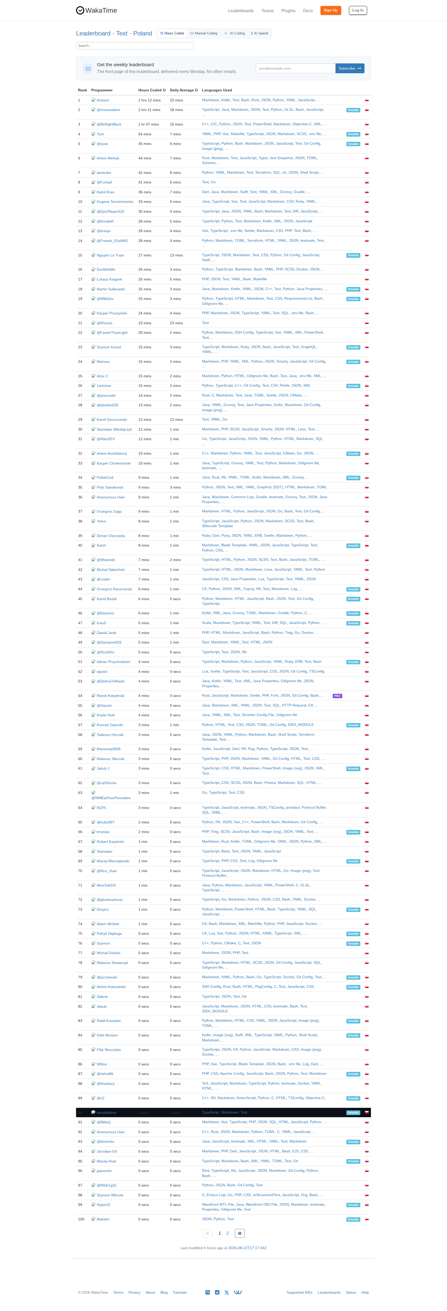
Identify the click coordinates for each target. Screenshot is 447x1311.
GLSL (289, 110)
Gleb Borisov (107, 1035)
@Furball (104, 182)
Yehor (101, 521)
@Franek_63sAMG (112, 241)
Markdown (210, 100)
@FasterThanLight (112, 332)
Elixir (206, 1171)
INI (223, 477)
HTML (270, 240)
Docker (302, 269)
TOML (312, 158)
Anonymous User (111, 497)
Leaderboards (241, 11)
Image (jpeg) (212, 149)
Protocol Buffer (314, 807)
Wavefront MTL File (218, 1204)
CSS (279, 231)
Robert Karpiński (110, 841)
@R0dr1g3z (106, 1185)
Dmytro (103, 909)
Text (122, 33)
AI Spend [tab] (261, 33)
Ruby (300, 201)
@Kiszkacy (106, 1083)
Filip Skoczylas (109, 1050)
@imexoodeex (108, 110)
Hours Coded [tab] (174, 33)
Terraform (263, 172)
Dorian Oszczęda (111, 536)
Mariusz (103, 361)
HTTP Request (294, 705)
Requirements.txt (298, 298)
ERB (258, 535)
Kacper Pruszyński (112, 313)
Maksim (103, 1219)
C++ (205, 124)
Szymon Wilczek (110, 1195)
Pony (225, 535)
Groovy (286, 192)
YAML (291, 100)
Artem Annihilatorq (112, 453)
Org (304, 1195)
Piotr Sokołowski (110, 487)
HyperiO (103, 1205)
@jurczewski (107, 977)
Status (351, 1292)
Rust (255, 100)
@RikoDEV (106, 439)
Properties (210, 686)
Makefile (237, 134)
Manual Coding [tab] (206, 33)
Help (365, 1292)
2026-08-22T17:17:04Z (247, 1248)
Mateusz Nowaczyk (112, 963)
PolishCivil (105, 477)
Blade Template (234, 545)
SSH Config (244, 332)
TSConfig (316, 671)
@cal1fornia (106, 783)
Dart (205, 192)
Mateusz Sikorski (110, 759)
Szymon (103, 943)
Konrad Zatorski (110, 725)
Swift (244, 192)
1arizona (104, 386)
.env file (314, 134)
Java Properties (309, 289)
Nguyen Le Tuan (110, 255)
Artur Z (102, 376)
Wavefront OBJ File (261, 1204)
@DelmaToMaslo (111, 681)
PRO (337, 695)
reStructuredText (266, 1195)
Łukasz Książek (109, 279)
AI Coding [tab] (237, 33)
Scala (206, 623)
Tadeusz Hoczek (110, 735)
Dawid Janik (106, 633)
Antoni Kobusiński (111, 987)
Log (294, 589)
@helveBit (105, 1074)
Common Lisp (242, 497)
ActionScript (246, 1098)
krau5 (101, 623)
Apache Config (232, 1074)
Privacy (134, 1292)
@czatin (103, 579)
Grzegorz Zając (109, 511)
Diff (295, 211)
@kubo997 (106, 822)
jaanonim (104, 1171)
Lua (261, 579)
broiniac (103, 832)
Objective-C (302, 124)
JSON (266, 100)
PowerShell (262, 124)
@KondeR (105, 221)
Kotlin (225, 100)
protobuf (293, 807)
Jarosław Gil (107, 1151)
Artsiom (103, 100)
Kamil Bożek (107, 599)
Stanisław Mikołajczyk (114, 429)
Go (213, 182)
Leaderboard (93, 33)
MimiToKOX (106, 885)
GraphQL (308, 347)
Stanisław (104, 851)
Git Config (312, 143)
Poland (142, 33)
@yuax (102, 144)
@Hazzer (104, 705)
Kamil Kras (105, 192)
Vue (225, 134)
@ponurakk (106, 395)
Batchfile (255, 924)
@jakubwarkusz (110, 899)
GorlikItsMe (106, 269)
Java (225, 110)
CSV (290, 201)
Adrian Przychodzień (113, 662)
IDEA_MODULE (301, 725)
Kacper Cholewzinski (114, 463)
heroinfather (107, 1112)
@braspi (103, 231)
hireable (353, 110)
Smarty (282, 361)
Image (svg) (292, 768)
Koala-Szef (106, 715)
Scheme (208, 163)
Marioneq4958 (109, 749)
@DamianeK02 (109, 642)
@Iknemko (105, 1141)
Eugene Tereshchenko (115, 202)
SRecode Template (217, 526)
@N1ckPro (105, 652)
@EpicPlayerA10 (110, 211)
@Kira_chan (107, 871)
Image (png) (212, 410)
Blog (164, 1292)
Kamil (101, 545)
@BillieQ (104, 1122)
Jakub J (103, 768)
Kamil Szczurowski (112, 419)
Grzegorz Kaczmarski (114, 589)
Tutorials (180, 1292)
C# (204, 589)
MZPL (102, 808)
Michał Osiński (108, 953)
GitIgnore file (212, 304)
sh (284, 172)
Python (278, 100)
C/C (214, 124)
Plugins (288, 11)
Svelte (249, 231)
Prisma (270, 783)
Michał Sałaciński (111, 570)
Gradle (299, 192)
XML (317, 124)
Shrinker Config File (258, 715)
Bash (245, 100)
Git (244, 996)
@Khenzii (104, 323)
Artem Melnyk (108, 158)
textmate (308, 240)
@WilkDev (105, 299)
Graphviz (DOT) (270, 487)
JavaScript (306, 100)
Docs (308, 11)
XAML (267, 933)
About (150, 1292)
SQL (276, 172)
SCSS (301, 134)
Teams (268, 11)
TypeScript (210, 110)
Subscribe (347, 68)
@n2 (101, 1098)
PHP (217, 134)
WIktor (102, 1064)
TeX (205, 1083)
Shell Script (309, 172)
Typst (263, 158)
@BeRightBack (109, 124)
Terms (118, 1292)
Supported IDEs (299, 1292)
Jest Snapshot (281, 158)
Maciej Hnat (106, 1161)
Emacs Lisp (216, 1195)
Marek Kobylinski (110, 696)
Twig (289, 633)
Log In (358, 10)
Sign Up (331, 10)
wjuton (102, 671)
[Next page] (240, 1233)
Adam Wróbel (108, 924)
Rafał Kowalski (109, 1021)
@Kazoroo (105, 613)
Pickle (284, 385)
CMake (296, 395)
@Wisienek (106, 560)
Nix (233, 1171)
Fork (274, 695)
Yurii (100, 134)
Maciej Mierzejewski (113, 861)
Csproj (248, 589)
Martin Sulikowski (111, 289)
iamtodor (104, 173)
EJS (295, 1151)
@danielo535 (107, 405)
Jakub (102, 1006)
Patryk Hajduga (109, 933)
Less (302, 429)
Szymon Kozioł (109, 347)
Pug (251, 749)
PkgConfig (263, 987)
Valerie (102, 997)
